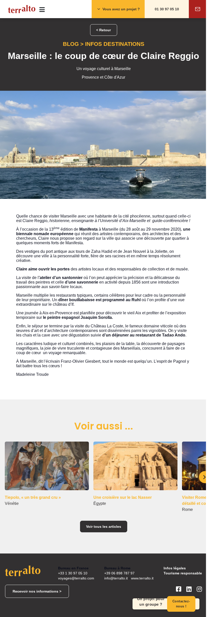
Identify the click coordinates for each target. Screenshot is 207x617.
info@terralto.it (116, 578)
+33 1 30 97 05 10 (72, 573)
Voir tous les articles (103, 527)
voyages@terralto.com (76, 578)
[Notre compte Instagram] (199, 591)
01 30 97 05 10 (167, 9)
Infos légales (175, 568)
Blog (71, 44)
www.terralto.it (142, 578)
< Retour (103, 30)
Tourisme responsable (183, 573)
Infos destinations (114, 44)
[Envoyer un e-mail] (198, 9)
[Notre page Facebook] (178, 591)
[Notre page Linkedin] (189, 591)
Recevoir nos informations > (37, 591)
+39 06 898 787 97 (119, 573)
